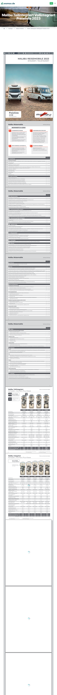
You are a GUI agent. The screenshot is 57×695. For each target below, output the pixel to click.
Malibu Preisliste (20, 28)
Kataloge (10, 28)
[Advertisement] (28, 41)
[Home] (4, 28)
